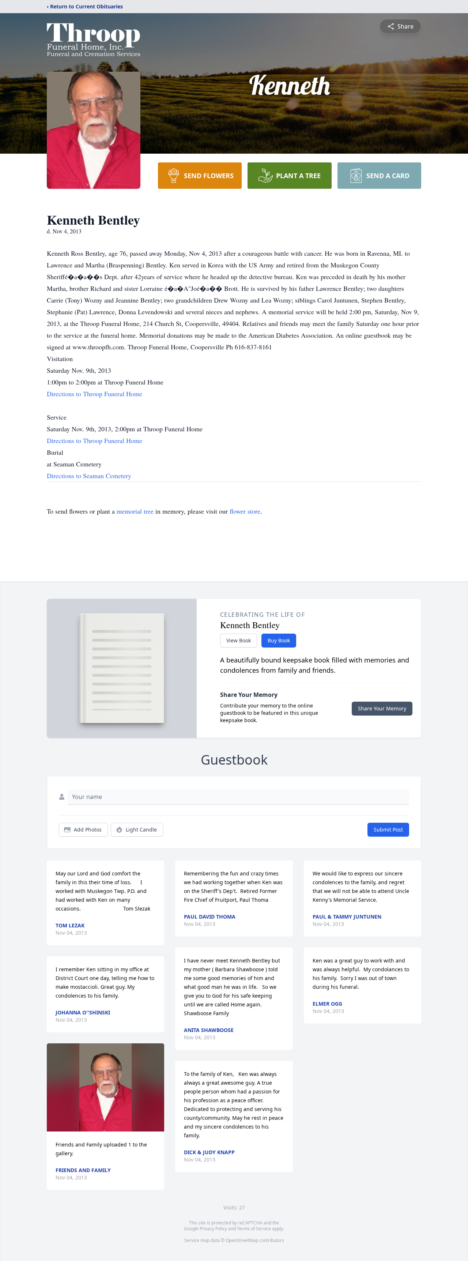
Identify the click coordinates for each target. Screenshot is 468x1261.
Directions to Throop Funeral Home (94, 393)
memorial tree (135, 511)
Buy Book (279, 640)
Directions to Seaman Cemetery (89, 475)
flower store (245, 511)
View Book (238, 640)
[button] (105, 1087)
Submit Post (388, 829)
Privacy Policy (213, 1229)
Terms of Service (254, 1229)
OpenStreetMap (242, 1240)
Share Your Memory (382, 708)
